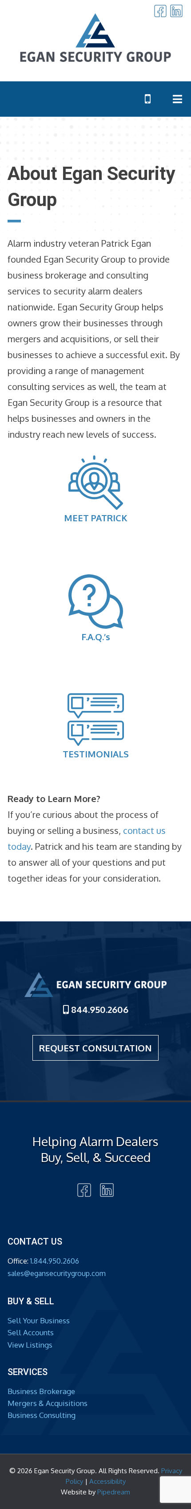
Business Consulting (42, 1415)
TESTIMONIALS (96, 754)
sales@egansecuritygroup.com (57, 1273)
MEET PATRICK (95, 517)
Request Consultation (95, 1048)
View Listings (30, 1344)
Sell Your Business (39, 1320)
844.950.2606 (98, 1009)
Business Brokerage (41, 1391)
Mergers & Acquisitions (48, 1403)
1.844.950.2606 (54, 1261)
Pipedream (113, 1492)
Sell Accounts (31, 1332)
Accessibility (107, 1481)
